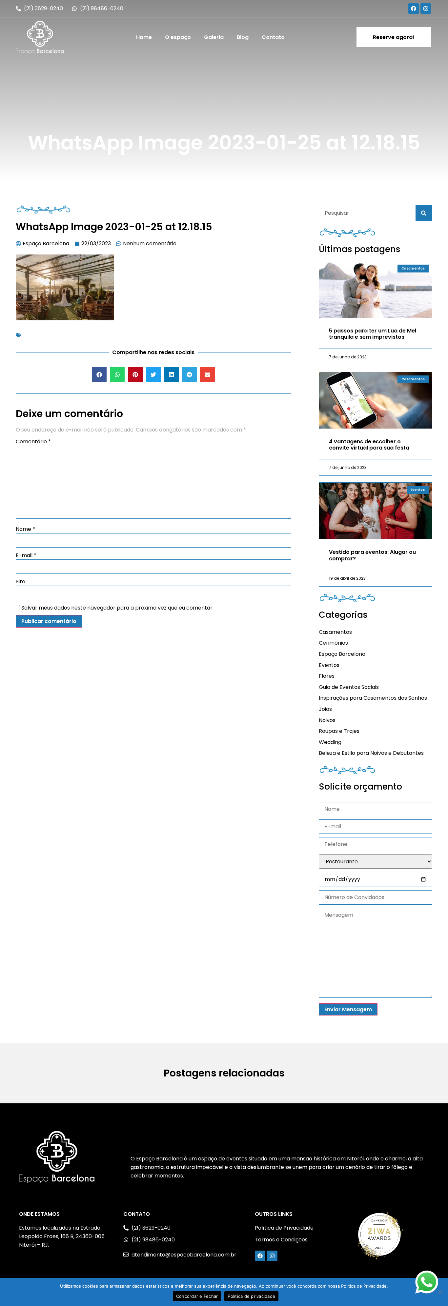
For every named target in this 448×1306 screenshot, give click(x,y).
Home (144, 37)
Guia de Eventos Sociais (349, 687)
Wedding (330, 742)
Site (20, 581)
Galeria (214, 37)
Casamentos (335, 632)
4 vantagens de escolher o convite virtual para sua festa (369, 445)
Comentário (33, 441)
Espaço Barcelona (342, 654)
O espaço (178, 37)
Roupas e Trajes (339, 731)
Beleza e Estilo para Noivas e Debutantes (371, 753)
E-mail (26, 555)
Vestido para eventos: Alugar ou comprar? (372, 555)
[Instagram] (425, 8)
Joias (325, 709)
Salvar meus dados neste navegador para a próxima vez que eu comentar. (117, 608)
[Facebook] (413, 8)
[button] (99, 374)
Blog (243, 37)
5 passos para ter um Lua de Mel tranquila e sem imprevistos (372, 334)
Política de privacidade (251, 1296)
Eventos (329, 665)
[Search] (424, 213)
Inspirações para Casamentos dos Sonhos (373, 698)
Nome (25, 529)
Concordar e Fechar (197, 1296)
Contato (273, 37)
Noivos (327, 720)
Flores (327, 676)
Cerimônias (333, 643)
